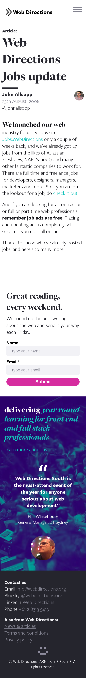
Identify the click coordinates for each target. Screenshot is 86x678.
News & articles (20, 625)
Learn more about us (25, 449)
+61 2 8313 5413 (34, 608)
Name (12, 343)
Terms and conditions (26, 632)
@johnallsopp (16, 107)
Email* (12, 362)
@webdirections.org (41, 595)
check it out (65, 193)
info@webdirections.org (41, 588)
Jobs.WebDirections (22, 138)
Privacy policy (18, 639)
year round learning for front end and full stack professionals (41, 423)
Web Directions (38, 602)
